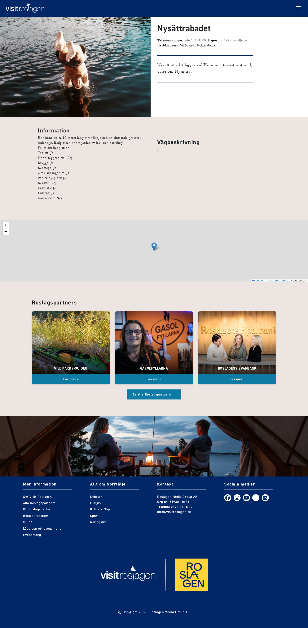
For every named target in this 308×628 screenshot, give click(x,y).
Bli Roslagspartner (37, 509)
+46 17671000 (195, 41)
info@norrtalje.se (234, 41)
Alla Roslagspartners (39, 503)
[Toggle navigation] (298, 8)
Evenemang (32, 535)
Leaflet (260, 280)
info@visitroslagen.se (174, 512)
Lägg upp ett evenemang (42, 528)
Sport (94, 516)
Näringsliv (98, 522)
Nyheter (96, 496)
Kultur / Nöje (100, 509)
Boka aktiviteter (35, 516)
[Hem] (25, 8)
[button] (154, 246)
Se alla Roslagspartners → (154, 394)
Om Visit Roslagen (37, 496)
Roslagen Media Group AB (169, 612)
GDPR (27, 522)
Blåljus (95, 503)
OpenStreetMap (280, 280)
